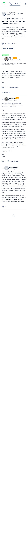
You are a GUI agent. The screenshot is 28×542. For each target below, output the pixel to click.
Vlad (11, 58)
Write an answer (8, 49)
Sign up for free (15, 4)
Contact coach (14, 87)
